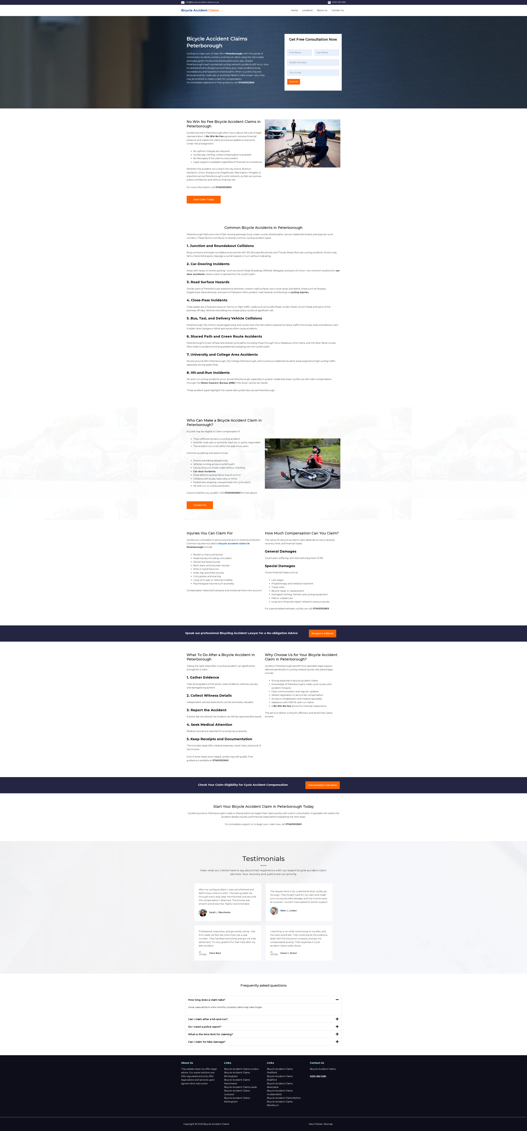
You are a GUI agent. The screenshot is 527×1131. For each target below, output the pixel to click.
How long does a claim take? (206, 999)
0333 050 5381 (339, 2)
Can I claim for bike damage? (206, 1041)
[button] (263, 999)
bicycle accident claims (233, 543)
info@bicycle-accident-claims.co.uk (201, 2)
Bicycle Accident (200, 10)
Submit (293, 81)
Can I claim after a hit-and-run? (208, 1019)
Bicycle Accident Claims (323, 1069)
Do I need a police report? (204, 1026)
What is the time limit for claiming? (210, 1034)
